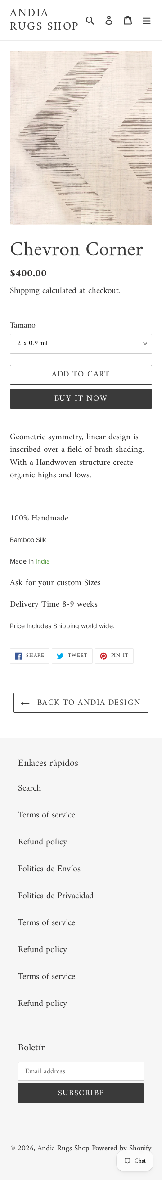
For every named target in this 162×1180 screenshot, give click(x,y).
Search (29, 788)
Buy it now (81, 399)
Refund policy (42, 842)
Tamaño (23, 325)
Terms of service (46, 815)
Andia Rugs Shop (44, 20)
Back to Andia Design (87, 703)
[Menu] (146, 20)
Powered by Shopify (122, 1148)
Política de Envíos (49, 869)
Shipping (25, 291)
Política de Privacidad (56, 896)
